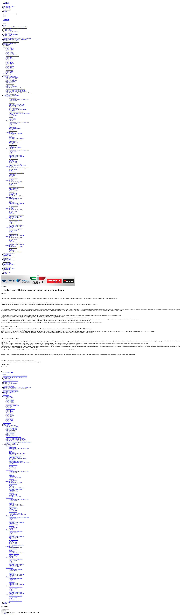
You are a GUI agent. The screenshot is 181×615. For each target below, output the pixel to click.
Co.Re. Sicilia (9, 67)
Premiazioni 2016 (13, 194)
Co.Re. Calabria (9, 52)
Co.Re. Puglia (9, 64)
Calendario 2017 (12, 174)
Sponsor (11, 117)
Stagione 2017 (9, 166)
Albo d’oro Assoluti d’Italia (12, 77)
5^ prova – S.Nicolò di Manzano (10, 34)
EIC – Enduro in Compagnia (15, 164)
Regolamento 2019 (13, 142)
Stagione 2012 (9, 227)
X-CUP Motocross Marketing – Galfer (17, 109)
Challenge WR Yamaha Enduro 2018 (17, 165)
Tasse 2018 (11, 160)
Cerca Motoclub (7, 73)
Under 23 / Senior (13, 151)
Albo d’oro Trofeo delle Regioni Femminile (16, 90)
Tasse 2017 (11, 176)
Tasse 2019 (11, 143)
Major (10, 101)
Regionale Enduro (7, 47)
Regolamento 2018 (13, 159)
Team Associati (12, 119)
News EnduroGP (7, 44)
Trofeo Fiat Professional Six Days (16, 195)
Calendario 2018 (12, 157)
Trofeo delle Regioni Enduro (15, 140)
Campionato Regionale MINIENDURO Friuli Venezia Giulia (17, 38)
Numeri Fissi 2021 (13, 115)
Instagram (11, 613)
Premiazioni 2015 (13, 207)
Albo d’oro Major (10, 85)
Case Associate (12, 118)
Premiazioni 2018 (13, 162)
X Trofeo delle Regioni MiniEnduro (17, 104)
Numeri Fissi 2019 (13, 145)
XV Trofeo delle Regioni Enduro (16, 105)
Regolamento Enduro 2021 (15, 106)
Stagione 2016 (9, 180)
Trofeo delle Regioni (13, 234)
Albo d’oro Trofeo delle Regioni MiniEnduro (16, 91)
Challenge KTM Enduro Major (16, 112)
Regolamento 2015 (13, 206)
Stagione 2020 (9, 120)
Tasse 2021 (11, 114)
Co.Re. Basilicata (10, 51)
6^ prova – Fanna (7, 35)
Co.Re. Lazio (9, 57)
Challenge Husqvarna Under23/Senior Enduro (19, 113)
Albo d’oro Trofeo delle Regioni (13, 87)
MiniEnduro (11, 103)
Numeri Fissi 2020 (13, 131)
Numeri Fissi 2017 (13, 178)
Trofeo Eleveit (12, 110)
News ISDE (6, 45)
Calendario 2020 (12, 127)
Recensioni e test (7, 8)
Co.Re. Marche (9, 62)
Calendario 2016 (12, 189)
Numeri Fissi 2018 (13, 161)
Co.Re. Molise (9, 61)
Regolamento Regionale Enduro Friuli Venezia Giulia (15, 26)
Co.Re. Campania (10, 53)
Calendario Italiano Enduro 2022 (10, 40)
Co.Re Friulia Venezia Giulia (12, 56)
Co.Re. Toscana (9, 68)
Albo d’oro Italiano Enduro (9, 76)
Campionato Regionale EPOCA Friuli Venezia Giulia (15, 39)
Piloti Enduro (6, 75)
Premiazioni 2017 (13, 179)
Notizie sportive (6, 7)
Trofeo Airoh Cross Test (14, 108)
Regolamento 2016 (13, 190)
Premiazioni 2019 (13, 146)
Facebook (8, 372)
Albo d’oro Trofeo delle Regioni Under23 (15, 89)
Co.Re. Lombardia (10, 59)
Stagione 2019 (9, 132)
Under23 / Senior (13, 100)
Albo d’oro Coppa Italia (11, 80)
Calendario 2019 (12, 141)
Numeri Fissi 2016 (13, 193)
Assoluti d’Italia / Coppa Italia (15, 133)
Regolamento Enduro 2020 (15, 128)
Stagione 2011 (9, 236)
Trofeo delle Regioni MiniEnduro (16, 138)
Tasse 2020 (11, 129)
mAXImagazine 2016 (14, 188)
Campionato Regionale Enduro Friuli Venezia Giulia (15, 28)
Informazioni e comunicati (9, 6)
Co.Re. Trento (9, 70)
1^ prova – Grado (7, 29)
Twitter (12, 372)
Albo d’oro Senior (10, 84)
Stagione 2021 (9, 96)
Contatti (5, 11)
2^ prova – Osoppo (7, 30)
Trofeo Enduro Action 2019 (15, 147)
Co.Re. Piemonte (10, 63)
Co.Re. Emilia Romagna (11, 54)
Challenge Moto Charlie (8, 37)
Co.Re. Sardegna (10, 66)
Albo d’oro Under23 (10, 82)
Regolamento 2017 (13, 175)
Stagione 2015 (9, 197)
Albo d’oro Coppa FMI (11, 78)
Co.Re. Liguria (9, 58)
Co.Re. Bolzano (9, 49)
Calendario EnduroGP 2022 (9, 43)
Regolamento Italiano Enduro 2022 (11, 42)
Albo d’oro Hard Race (11, 94)
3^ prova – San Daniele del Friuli (10, 31)
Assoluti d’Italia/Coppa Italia (15, 198)
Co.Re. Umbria (9, 71)
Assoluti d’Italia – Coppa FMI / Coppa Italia (19, 99)
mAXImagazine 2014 (14, 217)
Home (6, 2)
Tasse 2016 (11, 192)
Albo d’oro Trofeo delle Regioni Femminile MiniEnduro (18, 92)
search (5, 16)
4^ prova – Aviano (7, 33)
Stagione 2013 (9, 218)
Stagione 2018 (9, 148)
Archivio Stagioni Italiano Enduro (11, 95)
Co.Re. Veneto (9, 72)
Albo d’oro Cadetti (10, 81)
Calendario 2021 (12, 98)
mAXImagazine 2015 (14, 204)
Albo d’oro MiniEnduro (11, 86)
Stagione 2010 (9, 245)
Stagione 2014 (9, 208)
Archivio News (6, 10)
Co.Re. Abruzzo (10, 48)
